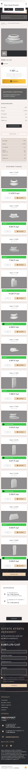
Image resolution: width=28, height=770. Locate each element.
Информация (4, 707)
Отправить (14, 685)
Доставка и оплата (6, 702)
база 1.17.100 (14, 273)
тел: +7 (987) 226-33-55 (13, 594)
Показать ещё (14, 574)
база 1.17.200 (14, 306)
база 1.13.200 (14, 172)
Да (8, 9)
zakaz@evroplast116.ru (12, 737)
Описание (12, 134)
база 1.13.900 (14, 239)
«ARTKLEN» (16, 768)
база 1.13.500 (14, 206)
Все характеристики (14, 126)
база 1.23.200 (14, 473)
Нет (25, 150)
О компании (4, 700)
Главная (3, 23)
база (26, 114)
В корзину (15, 81)
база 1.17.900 (14, 406)
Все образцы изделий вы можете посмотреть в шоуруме (11, 95)
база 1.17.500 (14, 339)
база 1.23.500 (14, 507)
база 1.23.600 (14, 540)
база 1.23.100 (14, 440)
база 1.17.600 (14, 373)
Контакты (3, 709)
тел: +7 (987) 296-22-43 (13, 602)
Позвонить (14, 618)
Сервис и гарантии (6, 705)
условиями (5, 681)
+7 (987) (10, 726)
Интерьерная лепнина (13, 23)
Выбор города (19, 9)
